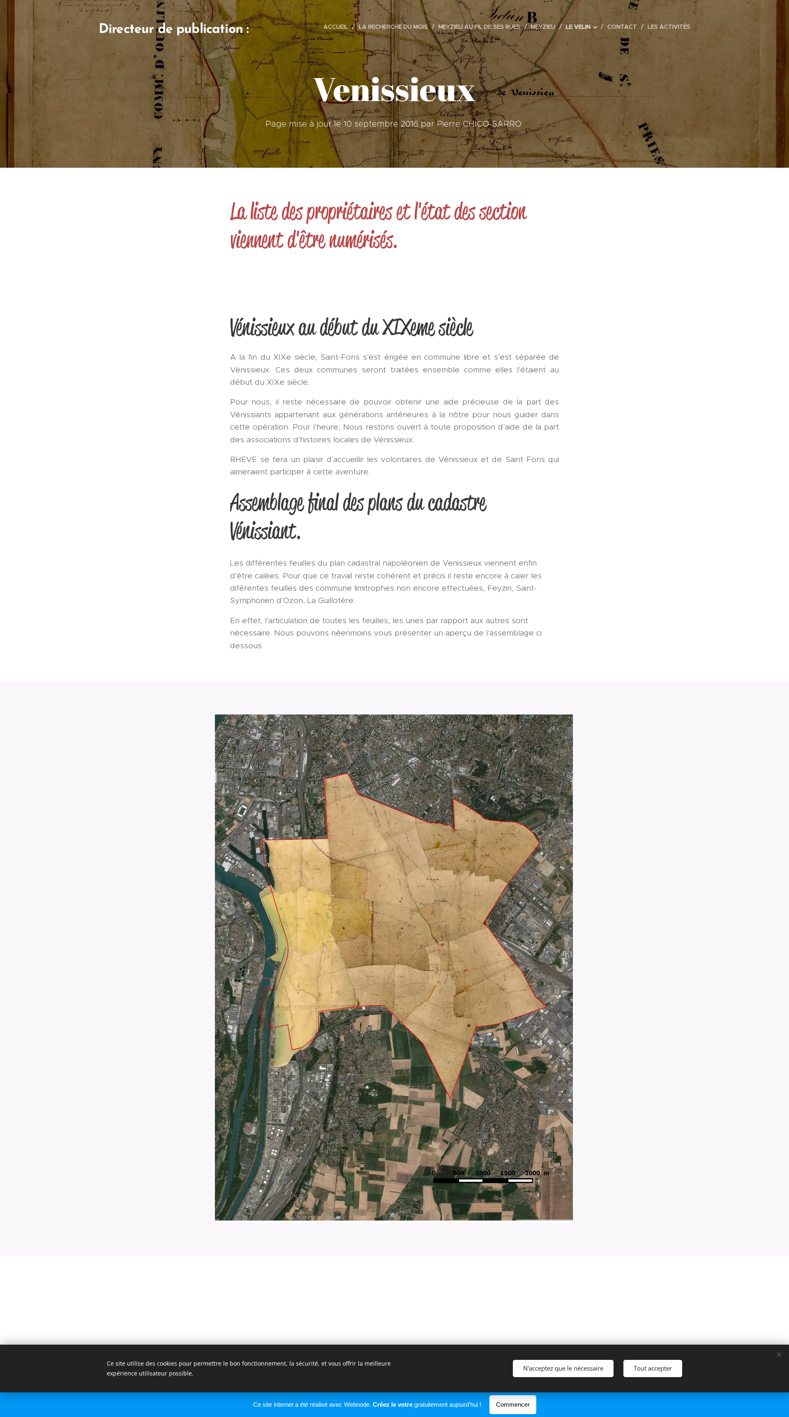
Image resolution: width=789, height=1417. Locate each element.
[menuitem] (338, 26)
